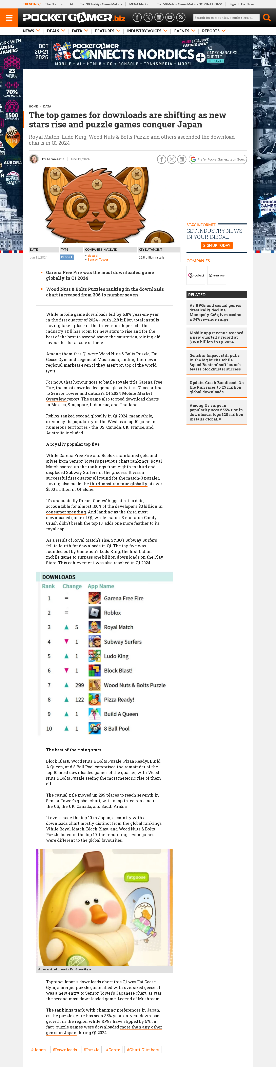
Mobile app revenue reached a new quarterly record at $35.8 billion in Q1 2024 (216, 337)
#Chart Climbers (143, 1049)
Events (181, 30)
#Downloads (65, 1049)
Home (33, 106)
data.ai (93, 255)
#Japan (38, 1049)
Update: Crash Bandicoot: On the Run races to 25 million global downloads (217, 387)
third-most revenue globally (118, 483)
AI (71, 4)
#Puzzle (91, 1049)
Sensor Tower (98, 259)
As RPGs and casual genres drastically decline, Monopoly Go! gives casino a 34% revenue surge (215, 312)
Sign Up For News (242, 4)
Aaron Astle (55, 159)
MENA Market (139, 4)
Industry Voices (144, 30)
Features (104, 30)
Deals (53, 30)
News (28, 30)
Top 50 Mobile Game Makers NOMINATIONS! (189, 4)
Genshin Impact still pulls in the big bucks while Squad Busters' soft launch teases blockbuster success (215, 362)
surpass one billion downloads (109, 557)
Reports (211, 30)
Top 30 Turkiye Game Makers (101, 4)
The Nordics (53, 4)
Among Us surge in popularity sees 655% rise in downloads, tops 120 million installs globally (216, 412)
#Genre (113, 1049)
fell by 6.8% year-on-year (134, 314)
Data (77, 30)
